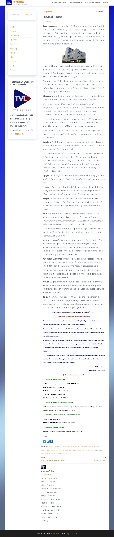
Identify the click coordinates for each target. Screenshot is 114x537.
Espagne (94, 446)
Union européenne (58, 453)
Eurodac (98, 446)
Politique (13, 61)
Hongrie (48, 450)
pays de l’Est (95, 450)
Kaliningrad (61, 450)
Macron (66, 450)
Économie (13, 31)
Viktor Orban (65, 453)
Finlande (43, 450)
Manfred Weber (72, 450)
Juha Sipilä (56, 450)
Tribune (12, 70)
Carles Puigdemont (84, 446)
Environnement (15, 35)
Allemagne (51, 446)
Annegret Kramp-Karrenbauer (66, 446)
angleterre (57, 446)
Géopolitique (48, 11)
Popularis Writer (72, 533)
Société (12, 65)
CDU (90, 446)
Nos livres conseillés (75, 3)
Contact (105, 3)
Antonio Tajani (76, 446)
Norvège (79, 450)
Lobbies (12, 57)
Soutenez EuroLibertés (59, 3)
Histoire (12, 52)
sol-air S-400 (47, 453)
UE (52, 453)
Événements (14, 44)
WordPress (55, 533)
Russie (42, 453)
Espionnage (13, 39)
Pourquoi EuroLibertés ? (92, 3)
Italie (52, 450)
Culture (12, 26)
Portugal (100, 450)
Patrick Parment (48, 22)
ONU (83, 450)
